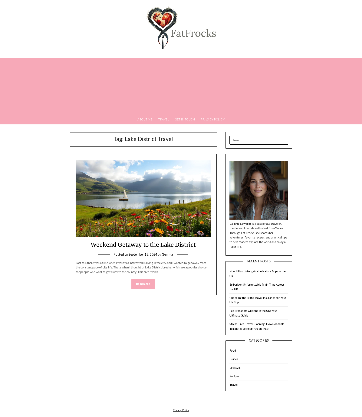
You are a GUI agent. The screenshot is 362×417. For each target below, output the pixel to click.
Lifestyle (235, 367)
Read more (143, 283)
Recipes (234, 376)
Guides (233, 359)
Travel (163, 119)
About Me (144, 119)
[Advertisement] (181, 86)
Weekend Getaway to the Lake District (143, 244)
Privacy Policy (213, 119)
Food (232, 350)
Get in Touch (185, 119)
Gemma (167, 254)
